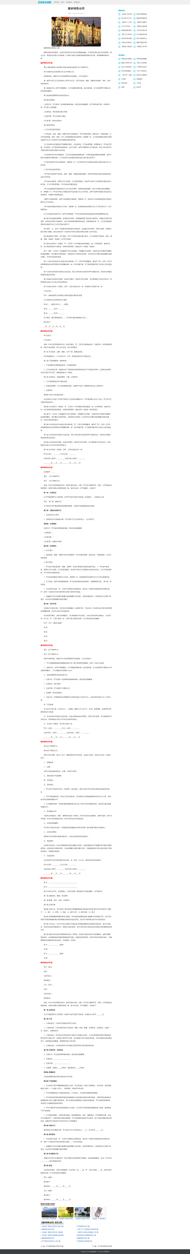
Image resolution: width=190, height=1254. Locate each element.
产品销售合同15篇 (83, 1226)
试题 (122, 87)
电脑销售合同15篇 (83, 1238)
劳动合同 (124, 83)
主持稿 (123, 79)
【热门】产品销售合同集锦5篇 (87, 1229)
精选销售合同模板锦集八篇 (86, 1235)
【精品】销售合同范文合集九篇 (52, 1226)
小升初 (138, 83)
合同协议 (69, 2)
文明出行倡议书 (126, 42)
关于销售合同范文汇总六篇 (50, 1241)
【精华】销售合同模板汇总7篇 (87, 1232)
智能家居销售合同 (47, 1238)
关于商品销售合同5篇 (105, 1246)
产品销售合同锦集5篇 (84, 1241)
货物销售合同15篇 (47, 1229)
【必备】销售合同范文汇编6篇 (52, 1232)
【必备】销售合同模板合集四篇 (52, 1235)
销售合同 (77, 2)
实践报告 (139, 79)
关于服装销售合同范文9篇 (54, 1246)
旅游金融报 (93, 1251)
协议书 (138, 87)
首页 (62, 2)
